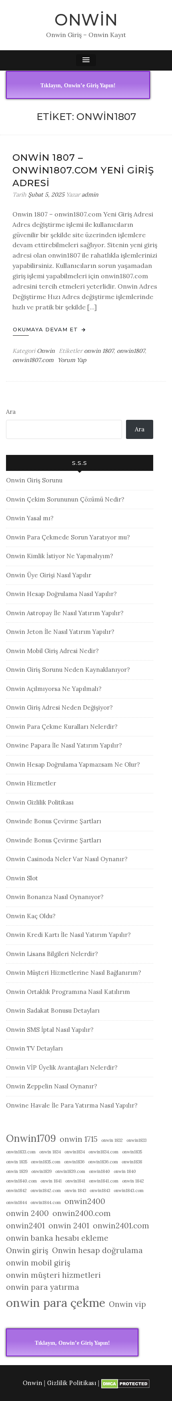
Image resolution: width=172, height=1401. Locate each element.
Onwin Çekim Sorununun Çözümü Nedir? (65, 499)
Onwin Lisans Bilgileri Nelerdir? (52, 954)
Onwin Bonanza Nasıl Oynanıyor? (55, 897)
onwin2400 (84, 1201)
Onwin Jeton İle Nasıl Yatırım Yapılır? (60, 632)
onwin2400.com (81, 1213)
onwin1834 (74, 1152)
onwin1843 (100, 1190)
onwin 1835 (16, 1162)
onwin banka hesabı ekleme (57, 1238)
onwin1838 (132, 1162)
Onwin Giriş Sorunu (34, 480)
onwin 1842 (133, 1181)
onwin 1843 (75, 1190)
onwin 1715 (79, 1139)
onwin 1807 (99, 350)
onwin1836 (74, 1162)
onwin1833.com (21, 1152)
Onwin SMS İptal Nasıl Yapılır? (50, 1029)
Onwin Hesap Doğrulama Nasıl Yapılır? (61, 594)
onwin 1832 (112, 1140)
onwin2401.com (121, 1225)
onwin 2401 (68, 1225)
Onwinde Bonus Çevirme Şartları (53, 821)
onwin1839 (41, 1171)
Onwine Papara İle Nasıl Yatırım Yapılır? (64, 745)
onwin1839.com (70, 1171)
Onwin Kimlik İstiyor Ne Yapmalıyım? (59, 556)
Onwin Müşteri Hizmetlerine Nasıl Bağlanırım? (73, 972)
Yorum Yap (72, 360)
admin (90, 194)
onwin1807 (131, 350)
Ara (11, 411)
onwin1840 (99, 1171)
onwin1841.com (103, 1181)
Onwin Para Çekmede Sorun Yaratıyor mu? (68, 537)
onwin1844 (16, 1202)
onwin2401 (25, 1225)
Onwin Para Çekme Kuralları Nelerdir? (62, 726)
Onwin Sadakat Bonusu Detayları (53, 1010)
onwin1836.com (103, 1162)
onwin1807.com (33, 360)
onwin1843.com (129, 1190)
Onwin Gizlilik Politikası (40, 802)
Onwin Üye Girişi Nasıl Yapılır (48, 575)
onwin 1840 (125, 1171)
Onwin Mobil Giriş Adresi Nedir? (52, 651)
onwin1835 (132, 1152)
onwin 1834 (50, 1152)
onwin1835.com (45, 1162)
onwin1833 (136, 1140)
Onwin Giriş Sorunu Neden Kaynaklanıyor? (68, 669)
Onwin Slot (22, 878)
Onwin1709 (31, 1138)
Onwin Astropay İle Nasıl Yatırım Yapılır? (65, 613)
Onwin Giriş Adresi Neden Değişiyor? (59, 707)
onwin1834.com (103, 1152)
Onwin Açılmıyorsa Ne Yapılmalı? (54, 689)
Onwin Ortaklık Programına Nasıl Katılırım (68, 992)
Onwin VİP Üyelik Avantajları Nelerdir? (62, 1067)
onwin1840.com (21, 1181)
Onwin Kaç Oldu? (31, 916)
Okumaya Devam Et (46, 329)
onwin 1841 (51, 1181)
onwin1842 (16, 1190)
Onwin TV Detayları (34, 1048)
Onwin (86, 20)
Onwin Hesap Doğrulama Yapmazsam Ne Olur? (73, 764)
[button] (86, 60)
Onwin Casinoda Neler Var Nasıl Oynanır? (67, 859)
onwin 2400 (27, 1213)
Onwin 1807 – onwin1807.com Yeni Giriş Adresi (83, 170)
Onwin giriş (27, 1250)
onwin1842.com (45, 1190)
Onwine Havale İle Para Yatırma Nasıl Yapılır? (72, 1105)
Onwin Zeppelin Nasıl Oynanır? (51, 1086)
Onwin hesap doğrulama (97, 1250)
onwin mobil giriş (38, 1262)
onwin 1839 (17, 1171)
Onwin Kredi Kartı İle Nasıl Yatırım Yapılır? (68, 935)
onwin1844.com (45, 1202)
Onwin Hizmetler (31, 783)
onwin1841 (75, 1181)
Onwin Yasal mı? (30, 518)
